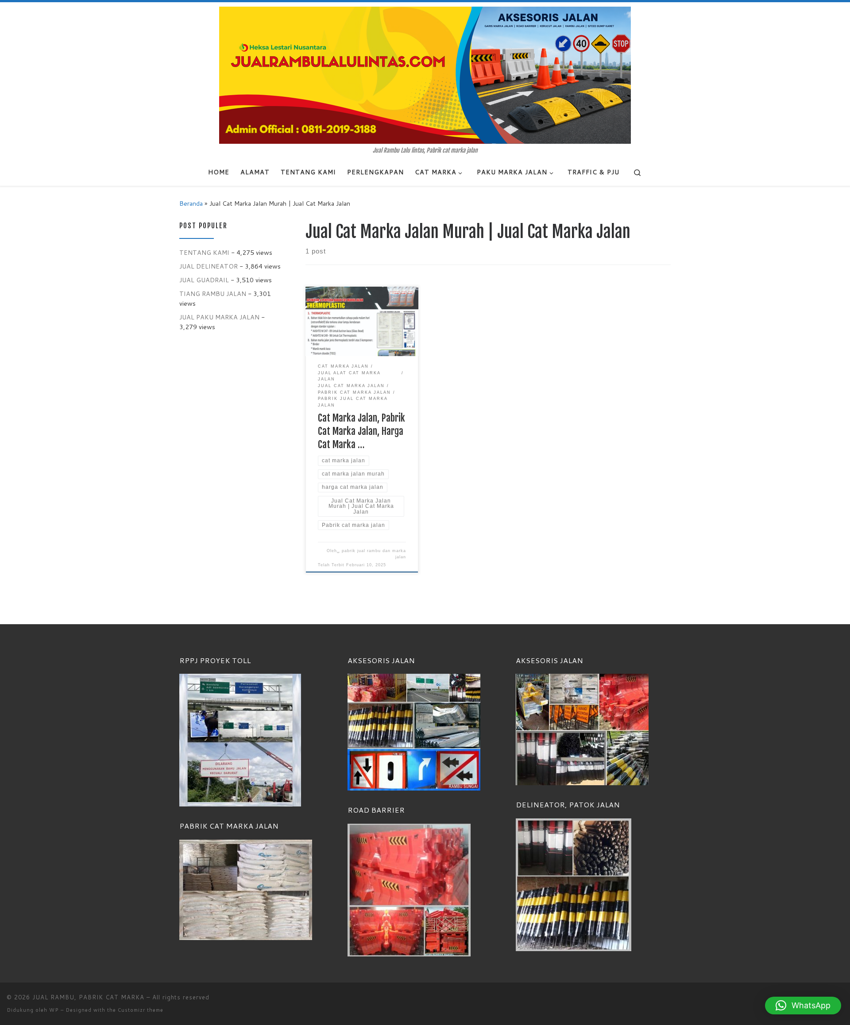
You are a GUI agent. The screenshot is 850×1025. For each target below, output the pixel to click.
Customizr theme (140, 1009)
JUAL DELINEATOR (208, 266)
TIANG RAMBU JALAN (212, 293)
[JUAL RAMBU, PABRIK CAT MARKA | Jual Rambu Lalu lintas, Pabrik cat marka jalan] (425, 74)
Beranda (191, 203)
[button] (803, 1005)
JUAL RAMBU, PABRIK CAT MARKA (88, 997)
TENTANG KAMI (204, 252)
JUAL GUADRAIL (204, 279)
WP (54, 1009)
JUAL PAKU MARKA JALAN (219, 317)
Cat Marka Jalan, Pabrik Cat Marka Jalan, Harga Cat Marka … (361, 431)
